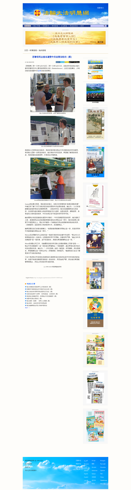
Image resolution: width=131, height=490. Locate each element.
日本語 (94, 477)
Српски (102, 470)
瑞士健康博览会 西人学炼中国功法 (37, 305)
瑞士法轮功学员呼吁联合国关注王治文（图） (40, 291)
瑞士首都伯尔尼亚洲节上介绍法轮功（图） (39, 287)
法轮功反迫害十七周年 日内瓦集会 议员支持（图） (43, 294)
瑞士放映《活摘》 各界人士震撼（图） (39, 301)
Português (102, 460)
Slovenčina (103, 467)
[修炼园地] (55, 26)
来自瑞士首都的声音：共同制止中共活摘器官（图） (42, 296)
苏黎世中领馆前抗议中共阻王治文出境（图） (40, 289)
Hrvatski (94, 467)
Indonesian (94, 470)
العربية (86, 460)
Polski (93, 483)
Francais (86, 483)
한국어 (94, 480)
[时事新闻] (27, 26)
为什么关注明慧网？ (31, 470)
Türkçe (102, 477)
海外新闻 (42, 50)
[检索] (82, 26)
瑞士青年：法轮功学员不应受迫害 (37, 303)
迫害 (39, 71)
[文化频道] (64, 26)
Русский (102, 464)
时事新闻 (33, 50)
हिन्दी (93, 464)
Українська (103, 480)
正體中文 (78, 460)
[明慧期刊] (46, 26)
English (86, 474)
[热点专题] (36, 26)
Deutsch (86, 470)
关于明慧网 (28, 464)
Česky (85, 467)
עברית (93, 460)
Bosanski (86, 464)
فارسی (86, 480)
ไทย (101, 474)
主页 (26, 50)
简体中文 (78, 464)
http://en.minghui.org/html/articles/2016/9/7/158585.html (48, 277)
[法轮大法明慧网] (37, 9)
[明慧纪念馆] (74, 26)
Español (86, 477)
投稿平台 (27, 467)
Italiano (94, 474)
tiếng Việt (102, 483)
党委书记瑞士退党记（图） (35, 298)
